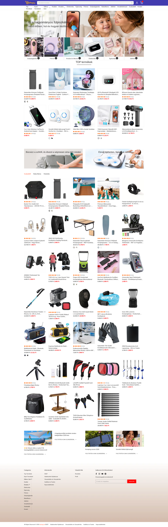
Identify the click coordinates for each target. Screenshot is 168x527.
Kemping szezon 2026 (92, 449)
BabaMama (105, 6)
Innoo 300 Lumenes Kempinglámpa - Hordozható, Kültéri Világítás (131, 313)
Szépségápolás (95, 6)
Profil (76, 476)
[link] (84, 24)
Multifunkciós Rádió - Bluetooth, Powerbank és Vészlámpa (34, 349)
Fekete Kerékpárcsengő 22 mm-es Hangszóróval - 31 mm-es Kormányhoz (132, 203)
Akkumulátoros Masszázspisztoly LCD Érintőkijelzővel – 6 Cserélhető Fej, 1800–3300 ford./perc (132, 130)
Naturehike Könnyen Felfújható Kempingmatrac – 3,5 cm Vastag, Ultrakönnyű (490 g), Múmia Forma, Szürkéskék (108, 242)
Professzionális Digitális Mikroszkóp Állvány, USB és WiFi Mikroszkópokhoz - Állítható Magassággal (83, 349)
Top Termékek (29, 8)
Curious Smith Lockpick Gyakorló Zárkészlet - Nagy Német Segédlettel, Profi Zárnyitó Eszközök (34, 242)
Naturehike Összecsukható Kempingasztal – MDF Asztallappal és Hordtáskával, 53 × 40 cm (84, 242)
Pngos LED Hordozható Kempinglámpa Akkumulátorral (82, 278)
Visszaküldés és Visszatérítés (52, 479)
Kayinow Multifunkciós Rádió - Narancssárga (58, 347)
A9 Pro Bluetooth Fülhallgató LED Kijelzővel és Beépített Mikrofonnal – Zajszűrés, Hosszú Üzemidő (108, 93)
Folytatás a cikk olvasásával (34, 454)
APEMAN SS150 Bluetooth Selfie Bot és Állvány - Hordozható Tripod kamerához (59, 384)
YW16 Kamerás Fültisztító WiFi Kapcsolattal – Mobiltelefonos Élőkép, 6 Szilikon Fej (107, 130)
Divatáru (61, 6)
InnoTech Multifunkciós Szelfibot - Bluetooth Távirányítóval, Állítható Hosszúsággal (108, 278)
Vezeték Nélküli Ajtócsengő (124, 449)
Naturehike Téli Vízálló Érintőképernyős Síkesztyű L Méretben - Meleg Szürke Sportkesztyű (106, 347)
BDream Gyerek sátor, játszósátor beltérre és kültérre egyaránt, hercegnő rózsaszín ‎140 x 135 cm (132, 93)
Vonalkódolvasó (122, 6)
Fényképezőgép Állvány (31, 385)
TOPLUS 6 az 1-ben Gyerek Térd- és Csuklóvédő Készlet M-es (59, 278)
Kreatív (140, 6)
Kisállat (54, 6)
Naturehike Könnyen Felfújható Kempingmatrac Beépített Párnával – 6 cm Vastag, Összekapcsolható (35, 93)
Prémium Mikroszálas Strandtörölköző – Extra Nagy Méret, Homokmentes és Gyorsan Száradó (108, 205)
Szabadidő (132, 6)
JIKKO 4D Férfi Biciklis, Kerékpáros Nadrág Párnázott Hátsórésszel (58, 239)
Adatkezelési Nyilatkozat (51, 476)
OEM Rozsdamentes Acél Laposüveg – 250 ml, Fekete (131, 347)
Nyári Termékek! (37, 8)
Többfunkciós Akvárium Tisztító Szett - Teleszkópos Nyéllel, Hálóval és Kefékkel (131, 384)
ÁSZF (46, 474)
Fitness (86, 6)
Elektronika (70, 6)
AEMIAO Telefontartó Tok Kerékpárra (32, 276)
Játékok (113, 6)
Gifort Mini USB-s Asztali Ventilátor (83, 129)
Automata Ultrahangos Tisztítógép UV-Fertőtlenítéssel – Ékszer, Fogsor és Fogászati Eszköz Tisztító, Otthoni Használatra (83, 93)
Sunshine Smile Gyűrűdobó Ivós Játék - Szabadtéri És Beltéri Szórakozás (59, 418)
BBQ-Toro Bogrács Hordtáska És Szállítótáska (34, 417)
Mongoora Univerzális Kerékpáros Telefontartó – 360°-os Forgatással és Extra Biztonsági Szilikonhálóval (133, 242)
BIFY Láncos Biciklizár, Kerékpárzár (105, 315)
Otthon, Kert (46, 8)
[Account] (136, 3)
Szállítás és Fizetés (49, 482)
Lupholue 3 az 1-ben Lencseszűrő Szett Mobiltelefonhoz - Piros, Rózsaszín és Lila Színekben (108, 386)
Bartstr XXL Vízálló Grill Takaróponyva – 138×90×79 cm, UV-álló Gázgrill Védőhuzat (34, 205)
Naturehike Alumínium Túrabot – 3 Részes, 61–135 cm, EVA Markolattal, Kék (34, 313)
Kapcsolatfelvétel (49, 484)
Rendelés (77, 474)
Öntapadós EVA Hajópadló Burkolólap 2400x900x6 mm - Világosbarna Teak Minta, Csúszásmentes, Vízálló (82, 205)
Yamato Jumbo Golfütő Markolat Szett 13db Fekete (107, 422)
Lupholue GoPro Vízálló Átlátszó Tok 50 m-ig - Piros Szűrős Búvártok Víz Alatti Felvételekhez (59, 316)
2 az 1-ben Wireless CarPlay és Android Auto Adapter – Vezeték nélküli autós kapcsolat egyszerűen (35, 130)
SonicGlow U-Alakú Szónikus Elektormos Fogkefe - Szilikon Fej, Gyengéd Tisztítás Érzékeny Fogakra (59, 93)
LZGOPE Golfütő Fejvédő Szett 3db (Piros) (82, 384)
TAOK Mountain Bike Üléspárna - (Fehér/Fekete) (83, 416)
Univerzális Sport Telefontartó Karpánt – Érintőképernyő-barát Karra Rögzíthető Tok (131, 278)
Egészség (79, 6)
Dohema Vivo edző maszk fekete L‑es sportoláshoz (83, 313)
